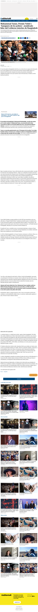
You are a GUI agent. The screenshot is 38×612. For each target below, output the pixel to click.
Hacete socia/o (27, 18)
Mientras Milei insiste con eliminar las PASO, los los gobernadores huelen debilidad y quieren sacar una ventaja (8, 462)
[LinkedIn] (27, 38)
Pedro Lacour (3, 448)
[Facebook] (21, 38)
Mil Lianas (23, 20)
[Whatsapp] (19, 38)
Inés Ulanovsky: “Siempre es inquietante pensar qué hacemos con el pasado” (27, 462)
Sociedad (10, 20)
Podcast (27, 20)
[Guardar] (29, 38)
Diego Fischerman (22, 412)
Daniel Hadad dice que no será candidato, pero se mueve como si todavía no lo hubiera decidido (9, 446)
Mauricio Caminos (22, 398)
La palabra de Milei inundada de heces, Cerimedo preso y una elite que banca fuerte (9, 396)
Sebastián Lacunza (3, 398)
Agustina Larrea (21, 463)
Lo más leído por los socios (6, 382)
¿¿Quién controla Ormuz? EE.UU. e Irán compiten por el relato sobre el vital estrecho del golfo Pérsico (27, 478)
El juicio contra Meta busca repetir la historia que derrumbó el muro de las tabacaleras (8, 494)
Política (2, 20)
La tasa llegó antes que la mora (25, 493)
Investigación (18, 20)
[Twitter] (25, 38)
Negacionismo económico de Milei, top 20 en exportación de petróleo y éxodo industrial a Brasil (28, 510)
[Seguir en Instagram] (31, 596)
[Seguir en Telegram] (30, 596)
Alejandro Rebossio (22, 448)
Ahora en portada (4, 416)
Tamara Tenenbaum (4, 478)
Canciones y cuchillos (23, 411)
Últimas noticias (4, 515)
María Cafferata (3, 464)
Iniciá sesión (31, 18)
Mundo (1, 371)
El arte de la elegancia (5, 477)
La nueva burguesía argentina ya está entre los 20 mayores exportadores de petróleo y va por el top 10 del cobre (28, 446)
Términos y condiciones (19, 609)
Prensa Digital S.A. (19, 606)
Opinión (14, 20)
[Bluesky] (23, 38)
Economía (6, 20)
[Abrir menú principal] (37, 18)
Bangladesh (5, 371)
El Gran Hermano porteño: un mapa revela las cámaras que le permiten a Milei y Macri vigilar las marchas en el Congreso (28, 396)
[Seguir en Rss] (34, 596)
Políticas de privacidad (19, 608)
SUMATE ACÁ (17, 602)
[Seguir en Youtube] (33, 596)
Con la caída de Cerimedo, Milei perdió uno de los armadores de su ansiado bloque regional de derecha (9, 412)
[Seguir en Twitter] (27, 596)
